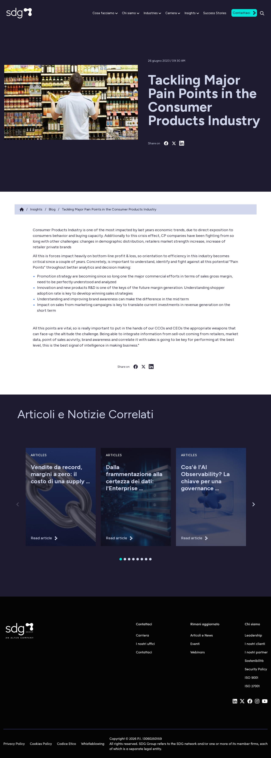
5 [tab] (137, 559)
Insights (190, 13)
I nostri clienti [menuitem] (255, 643)
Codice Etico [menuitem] (66, 743)
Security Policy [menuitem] (256, 669)
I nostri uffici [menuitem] (145, 643)
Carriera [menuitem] (142, 635)
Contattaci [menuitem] (144, 652)
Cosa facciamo (103, 13)
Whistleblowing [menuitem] (92, 743)
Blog (52, 209)
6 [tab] (142, 559)
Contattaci (241, 13)
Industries (151, 13)
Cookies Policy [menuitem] (41, 743)
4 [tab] (133, 559)
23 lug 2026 (114, 505)
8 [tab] (150, 559)
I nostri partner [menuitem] (256, 652)
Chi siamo (129, 13)
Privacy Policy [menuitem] (14, 743)
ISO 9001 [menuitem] (251, 677)
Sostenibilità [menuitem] (254, 660)
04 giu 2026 (189, 505)
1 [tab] (120, 559)
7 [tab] (146, 559)
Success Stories (214, 13)
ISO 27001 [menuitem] (252, 686)
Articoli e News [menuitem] (201, 635)
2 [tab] (125, 559)
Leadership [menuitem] (253, 635)
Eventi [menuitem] (195, 643)
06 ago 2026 (39, 505)
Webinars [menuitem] (197, 652)
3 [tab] (129, 559)
